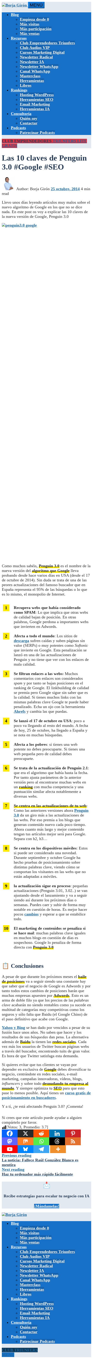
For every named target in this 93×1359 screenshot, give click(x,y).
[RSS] (73, 1141)
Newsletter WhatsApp (39, 66)
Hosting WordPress (37, 95)
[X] (25, 1133)
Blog (15, 14)
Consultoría (21, 113)
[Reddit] (41, 1133)
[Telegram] (41, 1149)
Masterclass (30, 76)
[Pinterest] (73, 1133)
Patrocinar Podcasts (37, 132)
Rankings (19, 90)
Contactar (28, 123)
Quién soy (28, 118)
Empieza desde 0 (34, 19)
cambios (31, 914)
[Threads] (57, 1141)
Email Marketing (35, 104)
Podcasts (18, 128)
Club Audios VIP (35, 47)
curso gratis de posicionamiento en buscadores (46, 1095)
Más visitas (29, 24)
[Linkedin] (57, 1133)
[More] (58, 1149)
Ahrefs (20, 711)
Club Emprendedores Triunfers (47, 43)
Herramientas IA (35, 109)
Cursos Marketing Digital (42, 52)
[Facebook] (10, 1133)
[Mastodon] (10, 1141)
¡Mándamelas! (46, 1206)
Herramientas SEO (36, 99)
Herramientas (32, 80)
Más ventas (30, 33)
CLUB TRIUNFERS (20, 1350)
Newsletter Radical (36, 57)
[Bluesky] (25, 1149)
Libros (25, 85)
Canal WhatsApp (35, 71)
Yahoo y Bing (13, 1027)
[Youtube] (10, 1149)
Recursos (19, 38)
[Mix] (25, 1141)
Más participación (35, 28)
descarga (21, 640)
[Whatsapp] (41, 1141)
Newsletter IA (32, 62)
